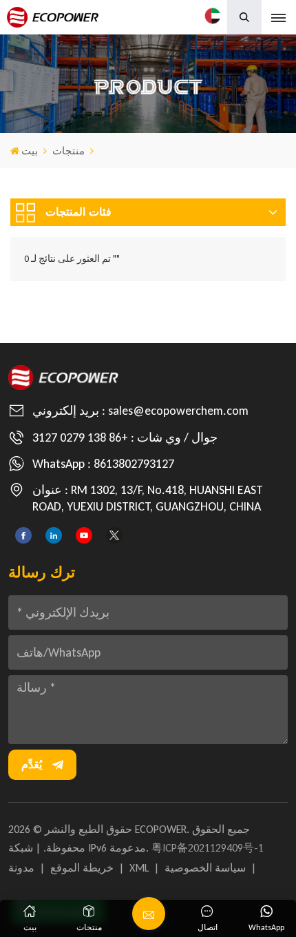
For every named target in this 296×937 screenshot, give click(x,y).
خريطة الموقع (82, 867)
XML (139, 867)
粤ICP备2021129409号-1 (207, 847)
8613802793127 (134, 463)
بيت (29, 151)
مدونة (21, 867)
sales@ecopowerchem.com (178, 410)
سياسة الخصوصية (205, 867)
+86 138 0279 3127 (80, 437)
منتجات (68, 151)
